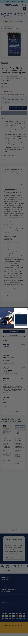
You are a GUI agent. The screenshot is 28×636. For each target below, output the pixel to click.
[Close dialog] (27, 309)
